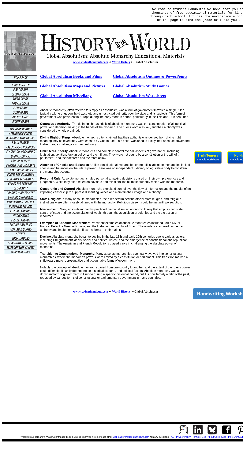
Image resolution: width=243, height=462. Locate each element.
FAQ (172, 437)
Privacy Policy (183, 437)
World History (121, 62)
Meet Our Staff (235, 437)
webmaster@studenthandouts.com (131, 437)
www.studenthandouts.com (90, 62)
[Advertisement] (73, 14)
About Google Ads (217, 437)
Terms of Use (199, 437)
